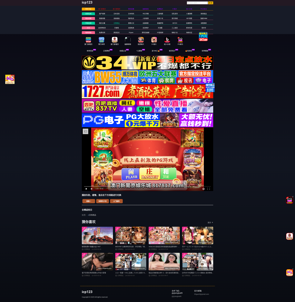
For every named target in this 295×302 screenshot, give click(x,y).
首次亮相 (175, 18)
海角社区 (189, 32)
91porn (131, 32)
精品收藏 (88, 18)
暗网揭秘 (88, 32)
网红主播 (102, 23)
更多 (209, 222)
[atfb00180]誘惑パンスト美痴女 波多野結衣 (198, 273)
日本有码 (131, 14)
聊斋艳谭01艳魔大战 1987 (91, 247)
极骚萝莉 (160, 23)
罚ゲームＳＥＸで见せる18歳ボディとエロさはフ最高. (201, 247)
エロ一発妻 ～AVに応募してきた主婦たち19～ (131, 273)
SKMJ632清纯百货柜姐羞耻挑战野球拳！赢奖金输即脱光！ (170, 247)
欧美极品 (204, 14)
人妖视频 (146, 18)
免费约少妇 (103, 201)
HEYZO (174, 23)
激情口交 (131, 23)
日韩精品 (117, 23)
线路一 (88, 201)
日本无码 (117, 14)
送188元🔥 (156, 51)
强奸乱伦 (131, 18)
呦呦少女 (175, 32)
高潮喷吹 (189, 23)
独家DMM (204, 18)
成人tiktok (203, 32)
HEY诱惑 (189, 18)
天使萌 (116, 28)
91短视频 (160, 32)
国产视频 (102, 14)
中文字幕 (146, 14)
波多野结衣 (102, 28)
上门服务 (116, 201)
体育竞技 (90, 51)
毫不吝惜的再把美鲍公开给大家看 (94, 273)
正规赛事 (106, 51)
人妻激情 (189, 14)
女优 (88, 28)
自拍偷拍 (117, 18)
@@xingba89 (176, 296)
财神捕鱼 (205, 51)
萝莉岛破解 (145, 32)
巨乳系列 (175, 14)
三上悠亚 (175, 28)
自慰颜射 (204, 23)
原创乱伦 (117, 32)
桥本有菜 (189, 28)
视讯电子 (172, 51)
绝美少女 (160, 18)
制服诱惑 (102, 18)
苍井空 (204, 28)
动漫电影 (146, 23)
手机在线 (88, 23)
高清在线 (88, 14)
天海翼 (160, 28)
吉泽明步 (146, 28)
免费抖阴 (102, 32)
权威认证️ (123, 51)
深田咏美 (131, 28)
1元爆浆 (139, 51)
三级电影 (160, 14)
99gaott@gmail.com (201, 294)
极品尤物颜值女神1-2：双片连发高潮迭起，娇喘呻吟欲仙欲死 (171, 273)
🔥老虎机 (188, 51)
